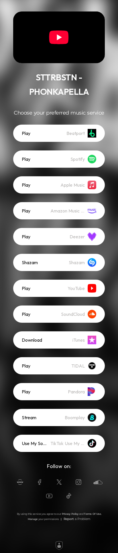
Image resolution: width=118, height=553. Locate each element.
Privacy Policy (70, 513)
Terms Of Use (92, 513)
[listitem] (59, 133)
